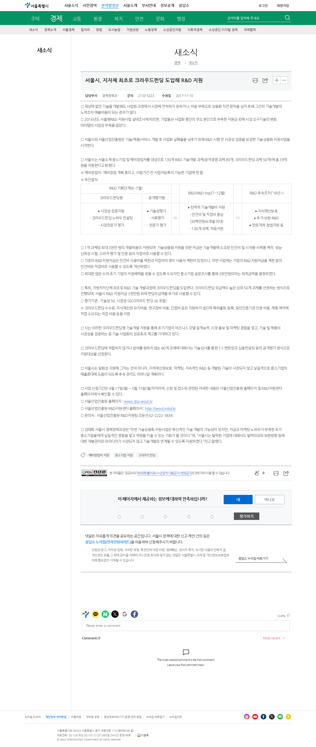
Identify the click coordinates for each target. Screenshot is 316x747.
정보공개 (167, 5)
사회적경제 (194, 29)
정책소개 (50, 29)
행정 (181, 19)
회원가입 (283, 5)
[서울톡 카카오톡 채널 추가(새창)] (143, 735)
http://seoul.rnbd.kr (160, 408)
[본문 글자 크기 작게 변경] (284, 80)
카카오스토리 (288, 716)
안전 (139, 19)
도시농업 (114, 29)
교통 (77, 19)
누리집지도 (175, 717)
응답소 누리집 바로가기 (253, 558)
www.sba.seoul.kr (138, 401)
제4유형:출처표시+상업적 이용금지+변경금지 (164, 473)
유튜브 (255, 716)
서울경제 (68, 29)
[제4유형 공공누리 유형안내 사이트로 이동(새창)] (94, 473)
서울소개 (130, 5)
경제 (56, 18)
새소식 (33, 29)
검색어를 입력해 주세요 (243, 18)
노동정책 (151, 29)
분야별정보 (110, 5)
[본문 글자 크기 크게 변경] (277, 80)
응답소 (184, 5)
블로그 (280, 716)
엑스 (272, 716)
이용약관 (76, 717)
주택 (35, 19)
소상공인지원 (172, 29)
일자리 (85, 29)
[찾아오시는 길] (125, 730)
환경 (97, 19)
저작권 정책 (92, 717)
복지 (118, 19)
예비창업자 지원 (99, 455)
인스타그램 (247, 716)
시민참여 (90, 5)
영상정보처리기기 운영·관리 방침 (123, 717)
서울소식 (71, 5)
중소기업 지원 (124, 455)
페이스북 (263, 716)
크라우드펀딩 (146, 455)
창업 (99, 29)
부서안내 (149, 5)
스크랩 (265, 80)
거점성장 (133, 29)
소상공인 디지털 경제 (223, 29)
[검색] (288, 18)
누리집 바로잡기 (155, 717)
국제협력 (250, 29)
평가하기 (247, 516)
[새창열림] (255, 80)
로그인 (263, 5)
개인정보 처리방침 (55, 717)
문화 (160, 19)
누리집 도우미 (33, 717)
